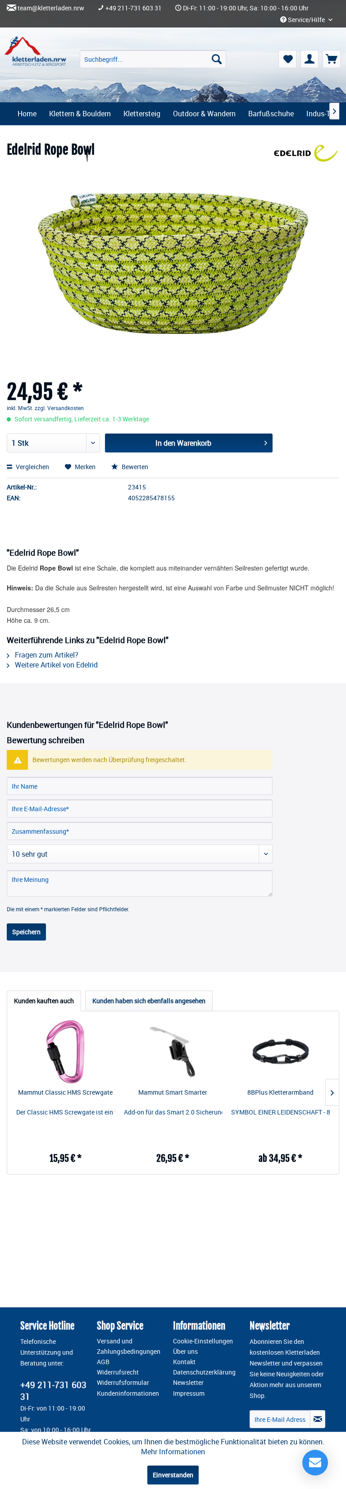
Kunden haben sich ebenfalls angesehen (148, 1000)
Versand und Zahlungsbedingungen (128, 1346)
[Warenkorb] (332, 59)
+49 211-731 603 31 (133, 8)
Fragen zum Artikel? (45, 655)
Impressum (189, 1393)
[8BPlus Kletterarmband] (280, 1051)
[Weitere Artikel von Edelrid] (306, 159)
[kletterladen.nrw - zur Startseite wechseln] (35, 51)
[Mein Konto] (309, 59)
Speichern (26, 931)
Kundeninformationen (128, 1393)
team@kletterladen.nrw (51, 8)
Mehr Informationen (173, 1452)
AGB (103, 1362)
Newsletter (188, 1383)
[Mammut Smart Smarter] (173, 1051)
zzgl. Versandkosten (59, 407)
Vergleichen (31, 466)
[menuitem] (153, 59)
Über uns (185, 1351)
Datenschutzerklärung (204, 1372)
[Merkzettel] (287, 59)
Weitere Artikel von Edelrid (55, 665)
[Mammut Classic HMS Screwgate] (65, 1051)
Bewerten (134, 466)
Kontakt (184, 1362)
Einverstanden (173, 1475)
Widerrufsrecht (118, 1372)
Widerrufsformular (123, 1383)
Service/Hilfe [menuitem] (306, 20)
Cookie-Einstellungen (203, 1341)
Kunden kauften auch (44, 1000)
